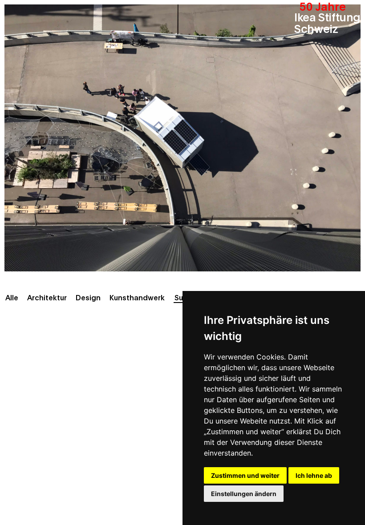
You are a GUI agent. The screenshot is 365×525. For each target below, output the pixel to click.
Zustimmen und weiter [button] (245, 475)
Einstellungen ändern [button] (243, 493)
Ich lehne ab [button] (314, 475)
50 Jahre (323, 5)
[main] (182, 262)
